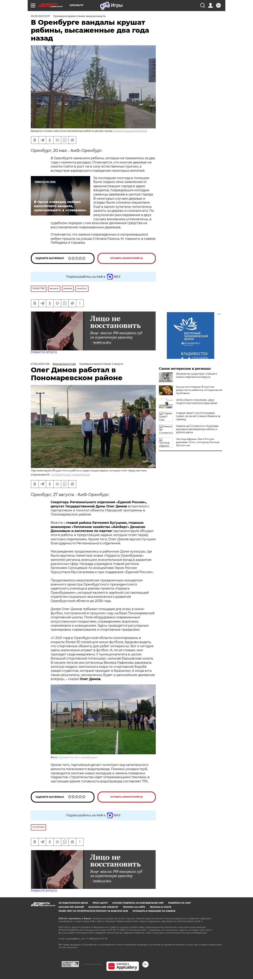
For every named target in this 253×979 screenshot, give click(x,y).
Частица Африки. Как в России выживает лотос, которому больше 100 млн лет (197, 442)
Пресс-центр (100, 903)
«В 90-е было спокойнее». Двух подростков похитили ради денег (197, 401)
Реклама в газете (160, 907)
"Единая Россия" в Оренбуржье (70, 474)
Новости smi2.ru (44, 352)
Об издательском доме (73, 903)
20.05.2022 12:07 (40, 16)
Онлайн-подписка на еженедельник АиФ (138, 903)
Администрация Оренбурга (130, 130)
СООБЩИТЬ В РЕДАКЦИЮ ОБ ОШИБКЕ (154, 911)
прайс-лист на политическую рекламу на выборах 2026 (93, 911)
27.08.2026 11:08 (40, 363)
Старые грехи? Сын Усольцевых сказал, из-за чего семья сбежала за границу (198, 416)
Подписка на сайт (179, 903)
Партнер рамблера (92, 964)
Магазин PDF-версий (71, 907)
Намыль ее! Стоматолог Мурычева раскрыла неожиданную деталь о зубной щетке (197, 429)
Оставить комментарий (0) (126, 258)
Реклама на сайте (134, 907)
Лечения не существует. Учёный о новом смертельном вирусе (196, 375)
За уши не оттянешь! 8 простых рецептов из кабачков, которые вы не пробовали (199, 390)
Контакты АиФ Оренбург (103, 907)
